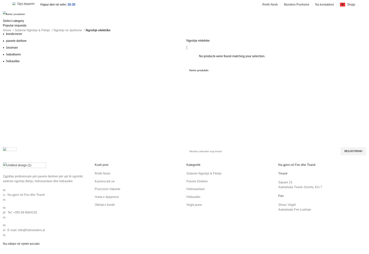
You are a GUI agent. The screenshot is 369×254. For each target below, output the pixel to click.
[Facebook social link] (355, 13)
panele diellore (16, 40)
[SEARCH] (167, 13)
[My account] (364, 4)
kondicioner (14, 34)
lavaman (12, 47)
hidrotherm (13, 54)
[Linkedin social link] (364, 13)
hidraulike (13, 61)
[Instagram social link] (359, 13)
